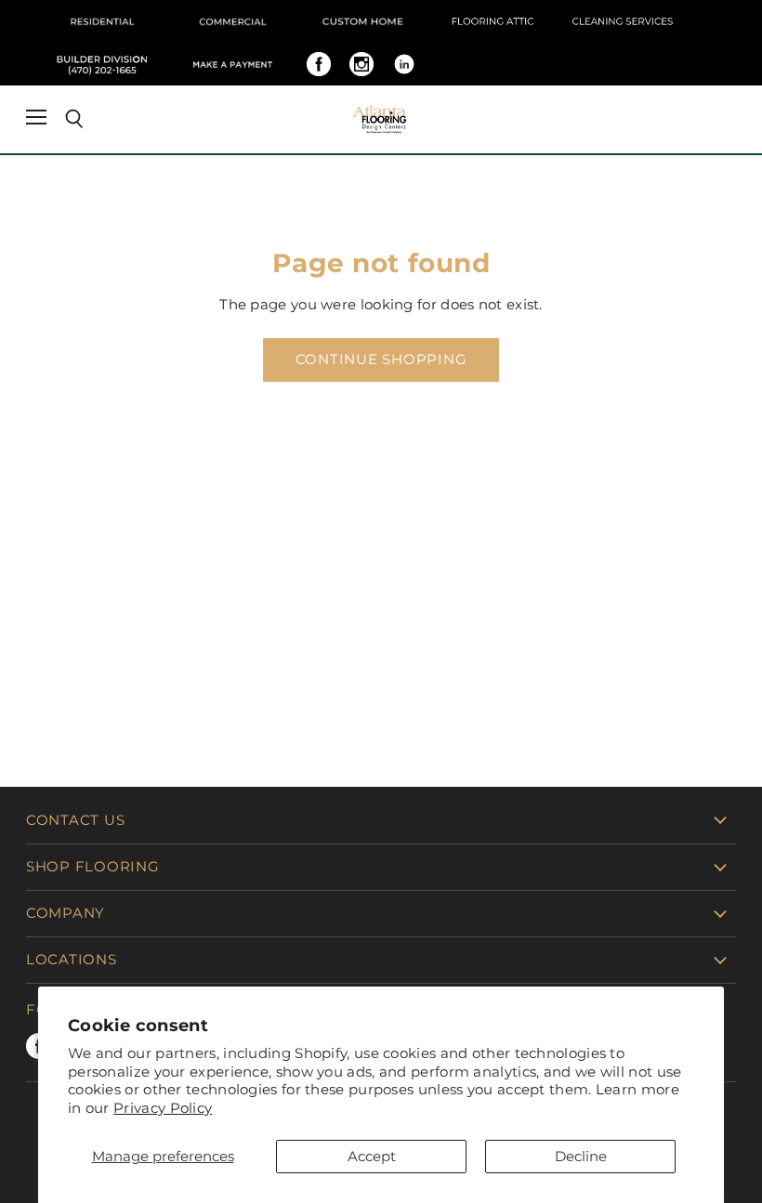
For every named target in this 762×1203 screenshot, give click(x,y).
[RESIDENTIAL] (102, 21)
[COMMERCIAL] (232, 21)
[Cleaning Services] (623, 21)
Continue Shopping (381, 359)
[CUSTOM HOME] (362, 21)
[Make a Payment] (232, 64)
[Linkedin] (404, 64)
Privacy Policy (162, 1108)
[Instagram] (361, 64)
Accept (372, 1156)
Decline (581, 1156)
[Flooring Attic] (492, 21)
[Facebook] (318, 64)
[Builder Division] (102, 64)
